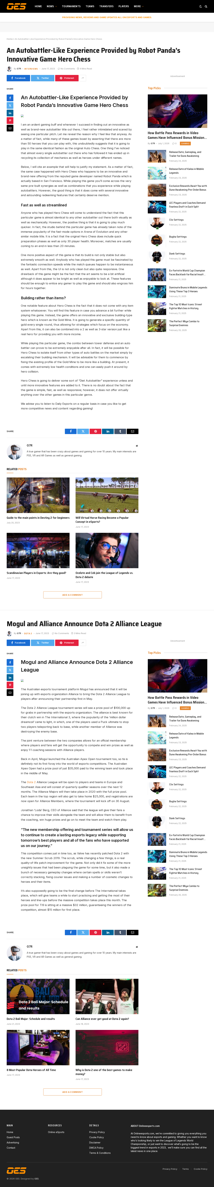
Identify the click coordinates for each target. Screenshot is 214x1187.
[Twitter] (10, 105)
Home (38, 6)
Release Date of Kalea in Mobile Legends (186, 171)
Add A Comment (72, 595)
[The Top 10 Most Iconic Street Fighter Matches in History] (157, 308)
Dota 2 (28, 633)
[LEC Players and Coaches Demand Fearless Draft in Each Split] (157, 207)
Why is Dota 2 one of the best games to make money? (104, 1072)
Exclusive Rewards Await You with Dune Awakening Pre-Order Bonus (188, 188)
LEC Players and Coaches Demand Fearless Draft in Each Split (187, 205)
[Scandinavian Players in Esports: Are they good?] (38, 550)
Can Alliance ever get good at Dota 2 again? (102, 1019)
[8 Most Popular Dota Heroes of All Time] (38, 1047)
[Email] (10, 128)
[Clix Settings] (157, 224)
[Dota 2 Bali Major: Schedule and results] (38, 996)
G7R (19, 68)
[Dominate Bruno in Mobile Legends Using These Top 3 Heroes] (157, 291)
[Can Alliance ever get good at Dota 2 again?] (107, 996)
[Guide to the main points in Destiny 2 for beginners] (38, 495)
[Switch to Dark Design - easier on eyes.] (201, 6)
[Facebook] (10, 97)
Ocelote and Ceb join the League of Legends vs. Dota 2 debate (104, 575)
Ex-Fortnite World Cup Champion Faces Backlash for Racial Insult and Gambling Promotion (187, 272)
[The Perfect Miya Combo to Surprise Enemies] (157, 325)
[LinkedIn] (10, 112)
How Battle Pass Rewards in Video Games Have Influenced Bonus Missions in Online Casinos (177, 135)
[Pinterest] (10, 120)
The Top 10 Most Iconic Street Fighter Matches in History (185, 306)
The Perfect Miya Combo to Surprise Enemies (184, 323)
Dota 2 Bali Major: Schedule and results (31, 1019)
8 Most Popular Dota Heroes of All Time (31, 1070)
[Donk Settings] (157, 257)
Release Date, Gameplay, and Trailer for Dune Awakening (185, 154)
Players (124, 6)
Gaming (185, 143)
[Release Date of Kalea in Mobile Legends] (157, 173)
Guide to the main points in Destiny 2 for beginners (38, 518)
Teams (90, 6)
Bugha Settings (178, 237)
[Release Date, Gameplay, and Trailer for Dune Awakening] (157, 156)
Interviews (31, 69)
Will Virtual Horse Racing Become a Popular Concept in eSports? (102, 520)
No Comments (68, 68)
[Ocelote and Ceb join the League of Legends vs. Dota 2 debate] (107, 550)
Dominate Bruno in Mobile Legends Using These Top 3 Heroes (188, 289)
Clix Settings (176, 220)
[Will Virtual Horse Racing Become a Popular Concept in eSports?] (107, 495)
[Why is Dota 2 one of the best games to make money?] (107, 1047)
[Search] (205, 6)
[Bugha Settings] (157, 241)
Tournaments (71, 6)
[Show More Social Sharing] (82, 78)
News (50, 6)
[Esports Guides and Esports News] (16, 6)
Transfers (106, 6)
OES (36, 1178)
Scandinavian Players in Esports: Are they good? (36, 573)
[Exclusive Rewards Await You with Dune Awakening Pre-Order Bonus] (157, 190)
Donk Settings (177, 254)
